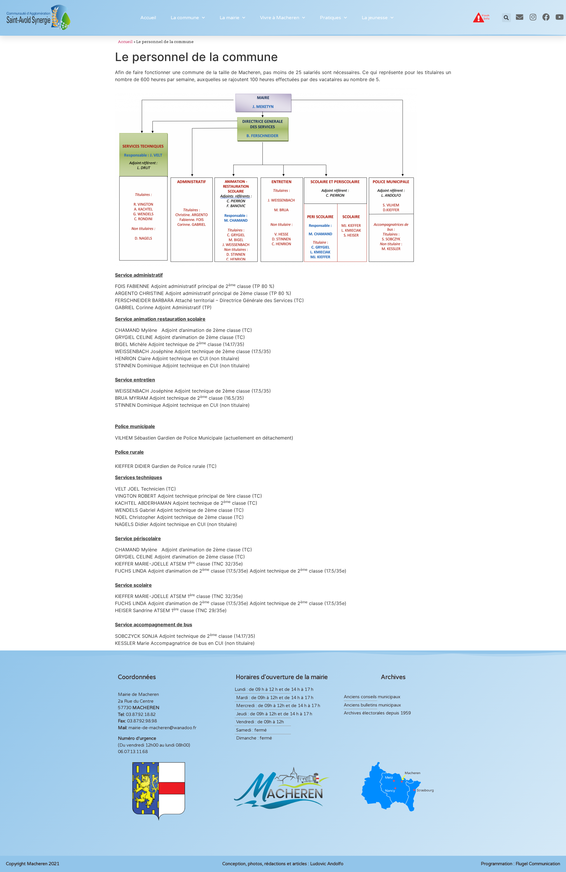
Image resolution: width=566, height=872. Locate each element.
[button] (506, 17)
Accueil (148, 18)
